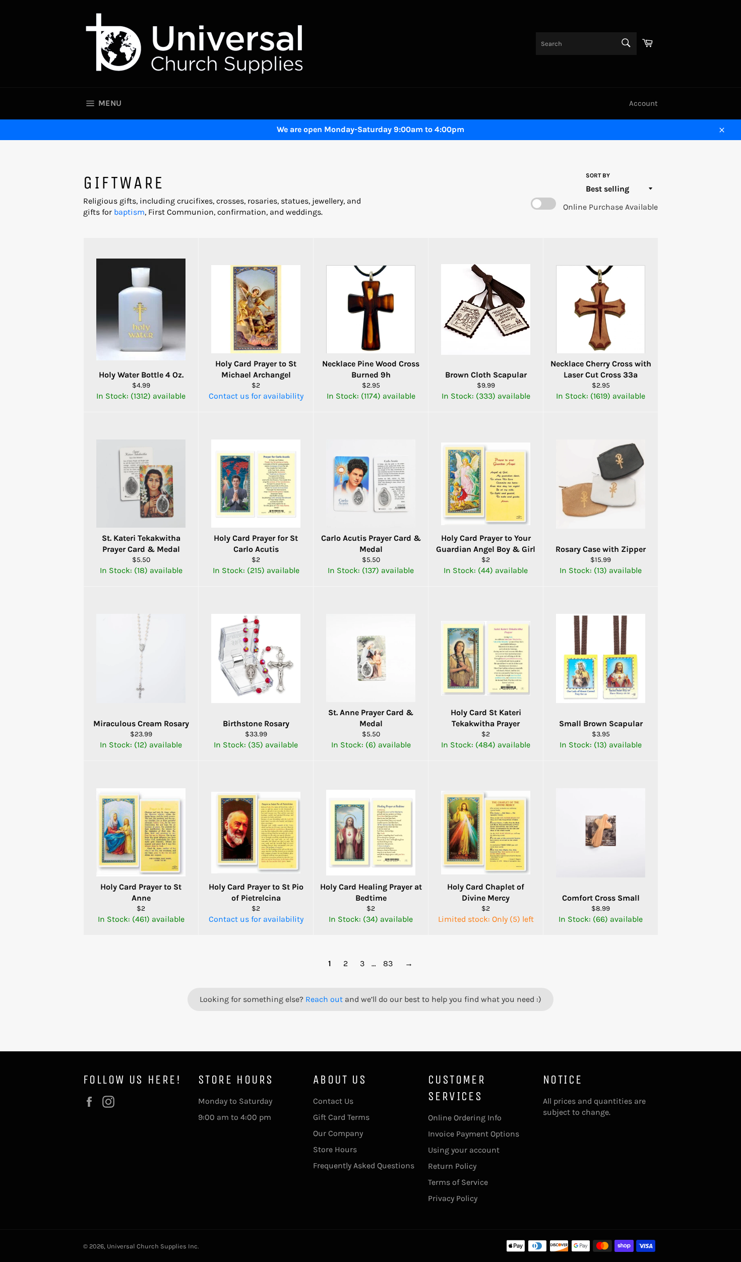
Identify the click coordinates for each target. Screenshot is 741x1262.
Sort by (598, 175)
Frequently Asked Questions (363, 1165)
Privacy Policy (452, 1198)
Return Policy (452, 1166)
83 (388, 963)
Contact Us (333, 1101)
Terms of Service (458, 1182)
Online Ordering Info (465, 1117)
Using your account (464, 1150)
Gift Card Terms (341, 1117)
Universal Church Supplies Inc (152, 1246)
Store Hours (335, 1149)
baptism (129, 212)
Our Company (338, 1133)
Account (643, 103)
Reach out (325, 999)
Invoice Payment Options (473, 1134)
